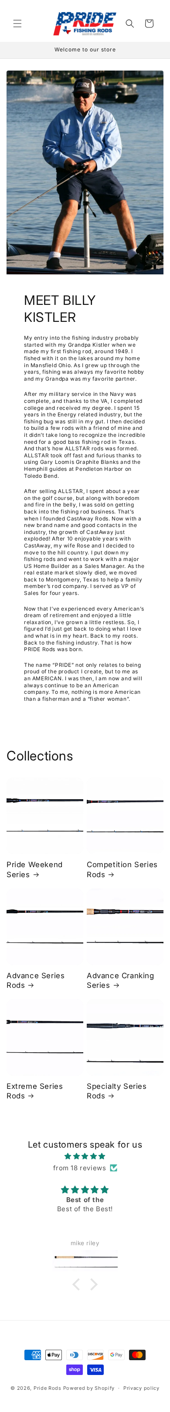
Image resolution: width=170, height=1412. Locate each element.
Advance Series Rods (36, 980)
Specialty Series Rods (117, 1091)
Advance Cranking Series (120, 980)
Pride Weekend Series (35, 869)
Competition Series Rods (122, 869)
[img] (85, 1156)
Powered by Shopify (89, 1388)
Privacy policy (141, 1388)
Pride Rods (47, 1388)
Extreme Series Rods (35, 1091)
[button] (17, 23)
